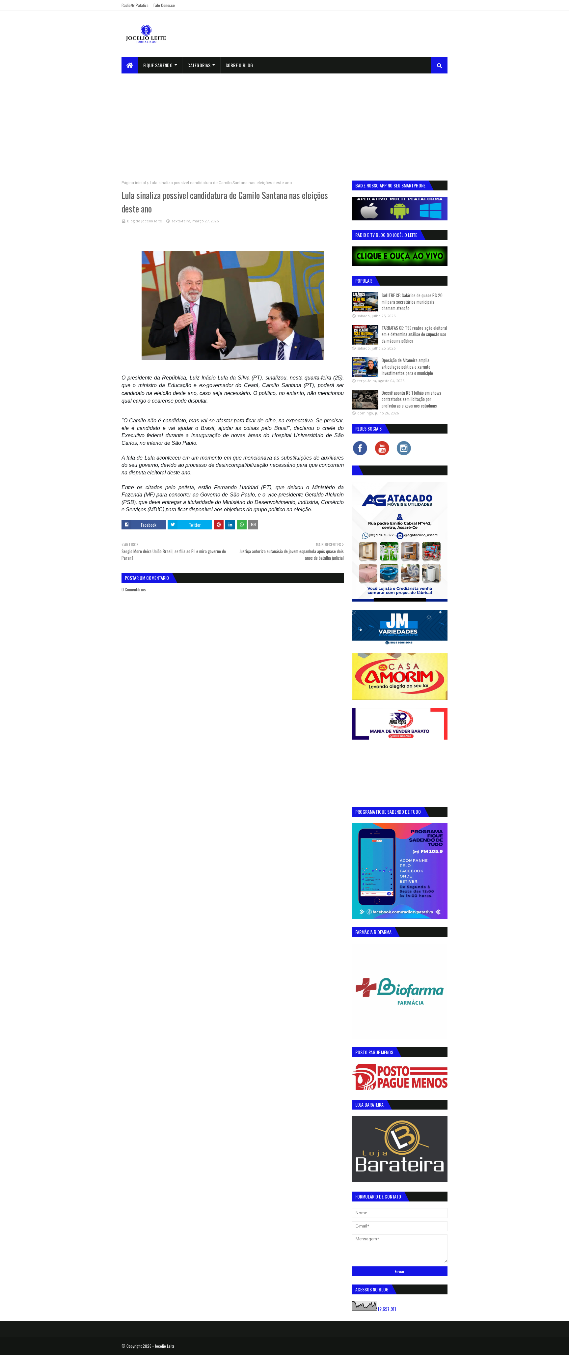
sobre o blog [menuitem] (239, 65)
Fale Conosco (164, 5)
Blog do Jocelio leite (144, 220)
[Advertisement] (284, 123)
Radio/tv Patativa (135, 5)
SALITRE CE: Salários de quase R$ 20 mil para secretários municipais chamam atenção (412, 301)
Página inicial (134, 183)
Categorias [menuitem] (198, 65)
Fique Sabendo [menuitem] (158, 65)
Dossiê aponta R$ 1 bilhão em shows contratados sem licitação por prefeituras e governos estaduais (411, 399)
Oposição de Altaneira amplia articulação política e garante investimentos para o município (407, 366)
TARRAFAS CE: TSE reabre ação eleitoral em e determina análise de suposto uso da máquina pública (414, 334)
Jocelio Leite (165, 1346)
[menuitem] (130, 65)
